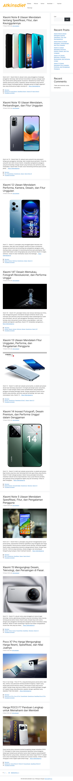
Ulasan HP (29, 91)
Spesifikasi (16, 556)
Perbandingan (10, 173)
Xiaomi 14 (35, 485)
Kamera (10, 260)
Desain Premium (8, 485)
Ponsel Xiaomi (13, 91)
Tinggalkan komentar (9, 93)
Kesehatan (49, 3)
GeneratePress (48, 778)
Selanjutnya (15, 772)
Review (23, 329)
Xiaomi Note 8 (35, 91)
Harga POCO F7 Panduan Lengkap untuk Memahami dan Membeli (23, 709)
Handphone (7, 763)
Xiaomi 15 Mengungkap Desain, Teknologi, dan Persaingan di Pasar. (23, 569)
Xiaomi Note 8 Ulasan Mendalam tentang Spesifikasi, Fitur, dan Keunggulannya (22, 20)
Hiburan (36, 3)
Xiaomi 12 (30, 260)
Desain (6, 260)
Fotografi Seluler (16, 485)
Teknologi (29, 7)
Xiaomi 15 (36, 630)
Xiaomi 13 (32, 400)
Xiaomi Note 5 (26, 556)
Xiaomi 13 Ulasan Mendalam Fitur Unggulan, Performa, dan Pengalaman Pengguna (22, 343)
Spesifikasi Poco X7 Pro (40, 696)
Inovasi (14, 630)
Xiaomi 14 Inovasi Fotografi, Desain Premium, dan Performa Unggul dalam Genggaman (23, 414)
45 (9, 772)
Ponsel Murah (24, 696)
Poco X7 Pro (17, 696)
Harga (10, 630)
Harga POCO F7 (14, 763)
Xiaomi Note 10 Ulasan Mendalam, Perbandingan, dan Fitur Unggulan (23, 104)
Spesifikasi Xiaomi (22, 91)
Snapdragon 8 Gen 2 (20, 400)
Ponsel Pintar (19, 630)
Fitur (5, 173)
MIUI (5, 556)
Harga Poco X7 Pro (9, 696)
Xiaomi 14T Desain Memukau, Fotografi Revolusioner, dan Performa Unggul (24, 274)
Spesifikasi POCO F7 (36, 763)
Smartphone (17, 173)
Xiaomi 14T (34, 329)
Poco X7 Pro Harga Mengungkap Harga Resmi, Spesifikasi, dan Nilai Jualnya (23, 644)
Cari (55, 16)
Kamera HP (7, 91)
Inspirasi (59, 3)
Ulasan (22, 173)
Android (6, 329)
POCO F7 (21, 763)
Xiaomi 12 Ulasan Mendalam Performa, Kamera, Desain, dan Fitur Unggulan (24, 187)
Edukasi (29, 3)
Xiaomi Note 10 (28, 173)
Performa (14, 260)
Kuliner (42, 3)
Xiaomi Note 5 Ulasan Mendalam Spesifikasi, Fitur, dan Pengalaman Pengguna (23, 499)
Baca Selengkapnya (34, 86)
